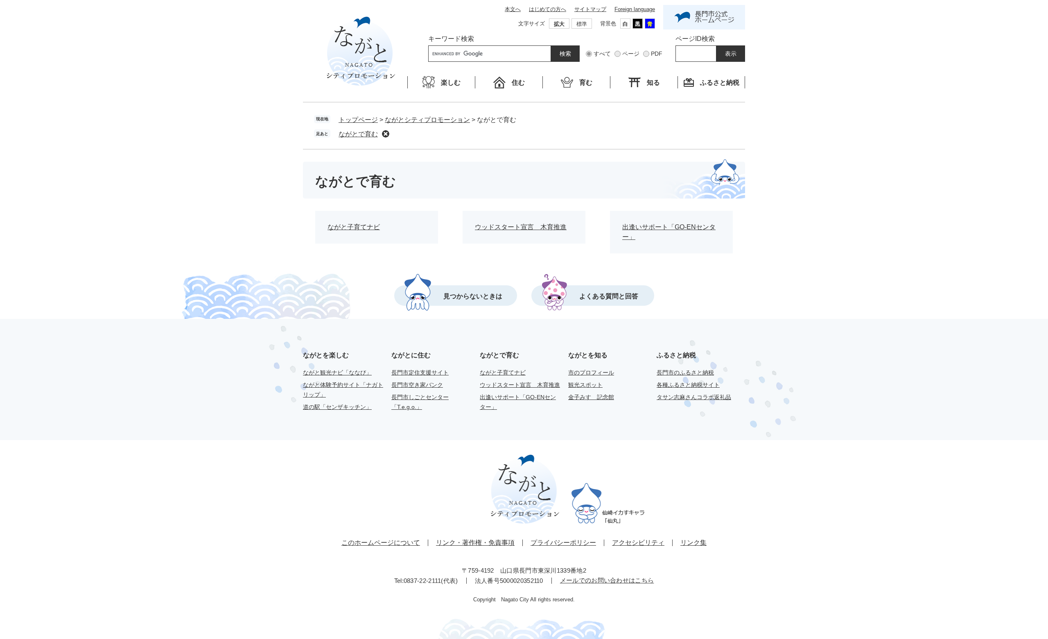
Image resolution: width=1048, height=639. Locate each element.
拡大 (559, 24)
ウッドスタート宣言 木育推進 (521, 227)
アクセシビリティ (638, 542)
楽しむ (451, 82)
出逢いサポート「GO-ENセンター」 (669, 232)
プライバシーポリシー (563, 542)
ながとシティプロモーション (427, 119)
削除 (385, 134)
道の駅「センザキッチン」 (337, 407)
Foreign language (634, 9)
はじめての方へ (547, 9)
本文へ (513, 9)
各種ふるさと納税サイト (688, 385)
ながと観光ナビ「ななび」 (337, 372)
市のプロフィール (591, 372)
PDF (656, 53)
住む (518, 82)
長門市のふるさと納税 (685, 372)
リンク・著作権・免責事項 (475, 542)
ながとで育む (358, 134)
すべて (602, 53)
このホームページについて (380, 542)
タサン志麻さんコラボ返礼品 (694, 397)
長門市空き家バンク (417, 385)
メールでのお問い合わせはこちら (607, 580)
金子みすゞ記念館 (591, 397)
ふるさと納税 (719, 82)
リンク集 (693, 542)
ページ (630, 53)
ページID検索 (695, 38)
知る (653, 82)
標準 (581, 24)
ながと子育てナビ (354, 227)
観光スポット (585, 385)
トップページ (358, 119)
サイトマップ (590, 9)
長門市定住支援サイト (420, 372)
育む (585, 82)
